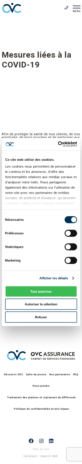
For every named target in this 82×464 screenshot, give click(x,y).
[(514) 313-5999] (66, 8)
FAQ (75, 374)
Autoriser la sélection (41, 304)
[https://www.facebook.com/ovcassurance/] (31, 441)
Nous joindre (41, 385)
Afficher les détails (53, 278)
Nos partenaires (59, 374)
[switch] (71, 233)
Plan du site (41, 449)
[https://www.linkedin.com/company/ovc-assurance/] (51, 441)
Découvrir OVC (13, 374)
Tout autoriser (41, 291)
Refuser (41, 317)
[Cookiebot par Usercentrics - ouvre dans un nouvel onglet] (58, 144)
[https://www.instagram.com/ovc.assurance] (41, 441)
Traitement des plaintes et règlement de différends (41, 397)
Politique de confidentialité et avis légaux (41, 408)
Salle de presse (36, 374)
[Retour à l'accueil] (13, 8)
